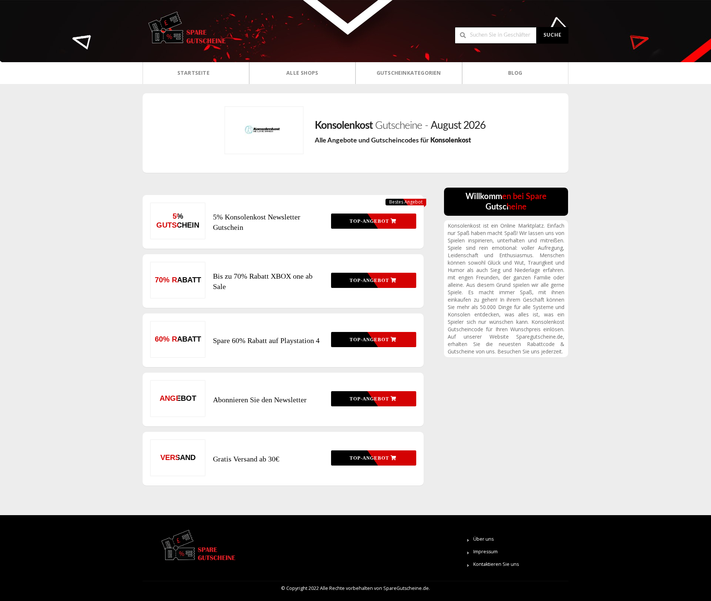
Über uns (483, 539)
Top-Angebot (370, 221)
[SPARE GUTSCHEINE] (185, 30)
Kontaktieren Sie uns (496, 564)
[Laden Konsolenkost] (264, 130)
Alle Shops (302, 72)
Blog (515, 72)
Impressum (485, 551)
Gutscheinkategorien (409, 72)
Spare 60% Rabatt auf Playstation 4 (266, 340)
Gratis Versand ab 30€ (246, 459)
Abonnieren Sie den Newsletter (260, 400)
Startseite (193, 72)
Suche (552, 35)
